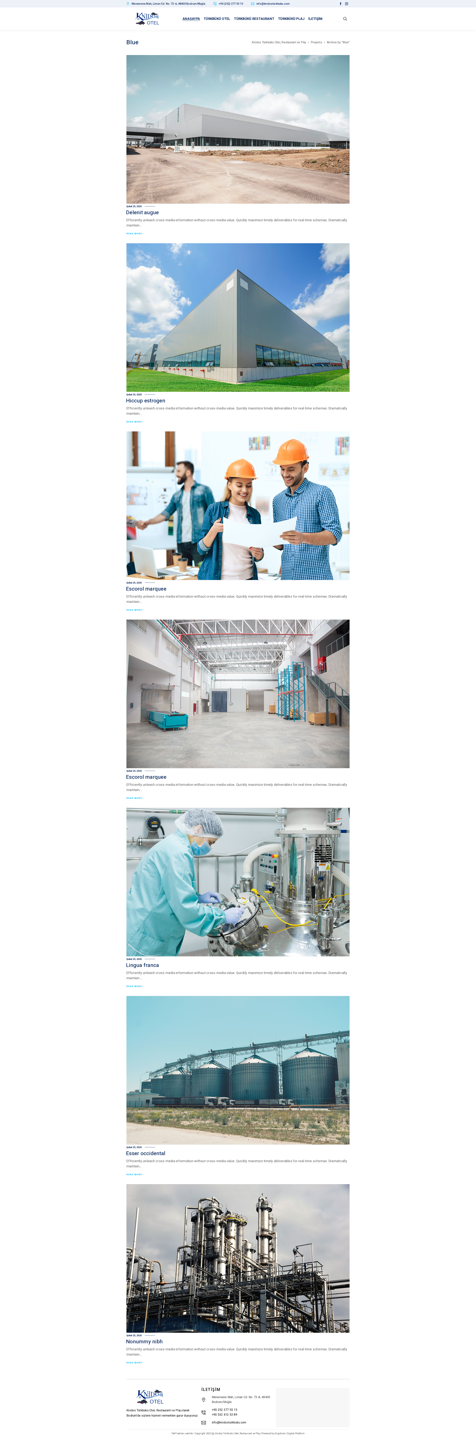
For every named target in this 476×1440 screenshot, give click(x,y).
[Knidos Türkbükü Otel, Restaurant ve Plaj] (146, 18)
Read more (134, 233)
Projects (316, 42)
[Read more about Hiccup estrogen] (238, 317)
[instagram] (347, 4)
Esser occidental (145, 1153)
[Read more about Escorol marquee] (238, 505)
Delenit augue (142, 212)
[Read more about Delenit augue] (238, 129)
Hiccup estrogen (145, 401)
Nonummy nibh (144, 1342)
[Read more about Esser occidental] (238, 1070)
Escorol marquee (146, 589)
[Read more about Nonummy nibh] (238, 1258)
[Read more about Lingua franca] (238, 882)
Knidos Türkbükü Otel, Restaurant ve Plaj (279, 42)
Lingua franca (142, 965)
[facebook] (341, 4)
